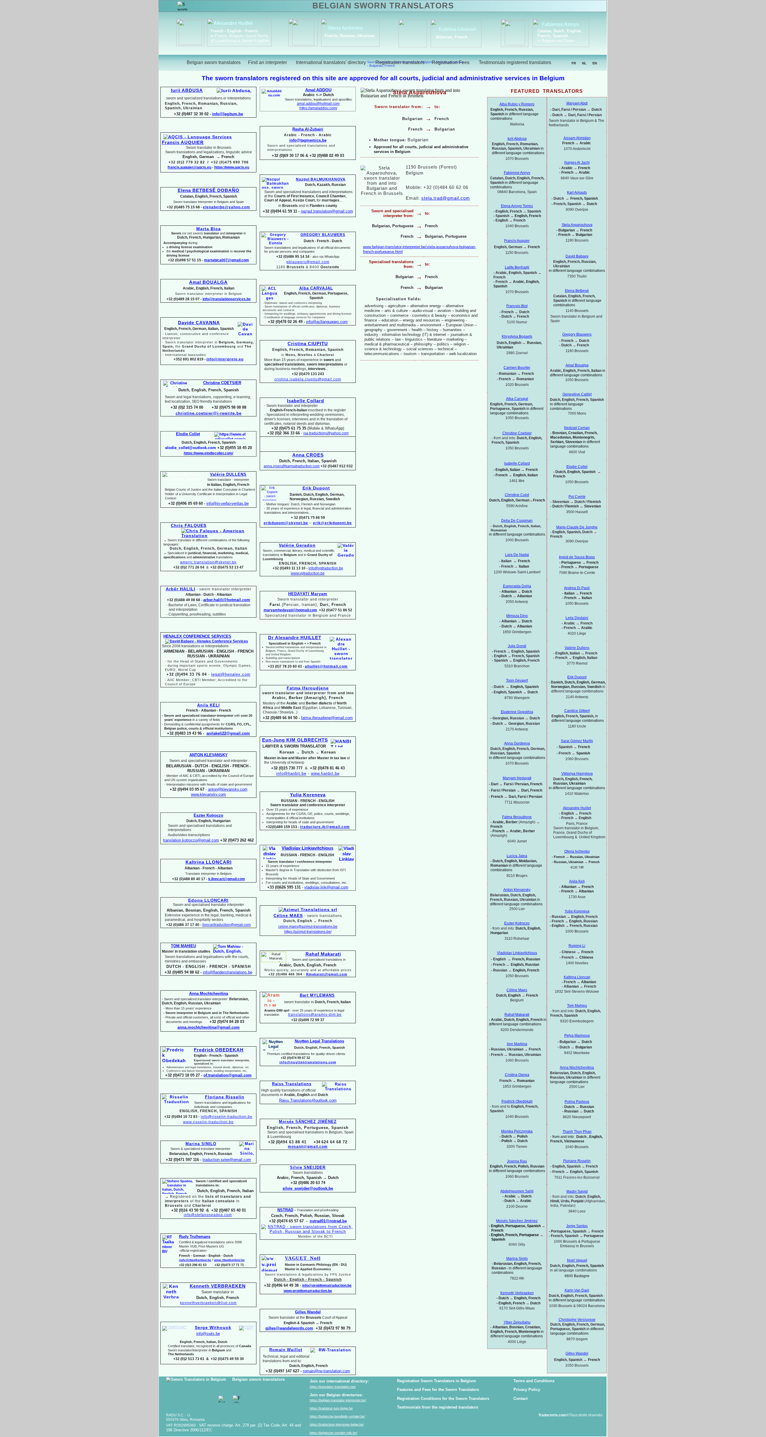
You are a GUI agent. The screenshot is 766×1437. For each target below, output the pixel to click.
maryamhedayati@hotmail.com (290, 610)
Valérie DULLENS (228, 474)
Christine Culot (517, 495)
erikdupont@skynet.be (286, 523)
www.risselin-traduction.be (208, 1122)
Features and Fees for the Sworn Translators (438, 1389)
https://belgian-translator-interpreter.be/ (338, 1400)
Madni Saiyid (577, 1191)
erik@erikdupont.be (332, 523)
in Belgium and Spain (555, 40)
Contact (520, 1398)
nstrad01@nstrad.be (328, 1221)
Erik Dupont (576, 677)
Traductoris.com (552, 1415)
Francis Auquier (517, 241)
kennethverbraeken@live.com (208, 1303)
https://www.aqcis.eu (231, 167)
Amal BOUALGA (208, 282)
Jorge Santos (577, 1226)
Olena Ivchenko (345, 28)
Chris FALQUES (188, 525)
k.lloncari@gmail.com (226, 879)
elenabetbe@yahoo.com (226, 207)
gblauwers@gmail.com (307, 262)
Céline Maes (517, 990)
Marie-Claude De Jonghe (577, 527)
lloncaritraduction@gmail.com (226, 925)
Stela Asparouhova (577, 225)
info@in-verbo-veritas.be (227, 503)
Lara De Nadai (517, 555)
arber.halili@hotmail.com (226, 600)
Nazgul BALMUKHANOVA (321, 179)
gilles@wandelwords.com (289, 1328)
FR (574, 63)
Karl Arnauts (577, 192)
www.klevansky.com (208, 794)
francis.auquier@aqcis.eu (189, 167)
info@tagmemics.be (307, 140)
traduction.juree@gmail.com (227, 1159)
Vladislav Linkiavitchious (307, 848)
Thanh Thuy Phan (577, 1132)
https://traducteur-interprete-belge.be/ (337, 1424)
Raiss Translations (291, 1084)
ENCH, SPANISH (221, 1111)
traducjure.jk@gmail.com (325, 827)
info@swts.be (208, 1333)
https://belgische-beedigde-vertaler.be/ (337, 1416)
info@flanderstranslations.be (227, 972)
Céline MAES (288, 915)
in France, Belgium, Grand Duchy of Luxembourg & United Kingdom (240, 38)
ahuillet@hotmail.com (326, 666)
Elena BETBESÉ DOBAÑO (208, 190)
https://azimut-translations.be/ (308, 932)
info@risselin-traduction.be (227, 1117)
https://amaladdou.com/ (318, 108)
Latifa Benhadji (517, 267)
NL (584, 63)
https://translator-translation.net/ (333, 1387)
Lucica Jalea (517, 856)
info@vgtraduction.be (325, 568)
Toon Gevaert (517, 680)
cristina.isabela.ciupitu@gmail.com (307, 379)
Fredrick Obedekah (517, 1101)
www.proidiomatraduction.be (308, 1291)
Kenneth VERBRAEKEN (218, 1286)
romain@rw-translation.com (326, 1371)
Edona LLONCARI (208, 900)
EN (594, 63)
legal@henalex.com (230, 674)
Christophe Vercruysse (577, 1320)
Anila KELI (208, 705)
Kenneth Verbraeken (517, 1293)
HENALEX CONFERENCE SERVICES (197, 636)
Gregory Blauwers (577, 334)
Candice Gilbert (577, 711)
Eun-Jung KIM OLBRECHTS (295, 740)
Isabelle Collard (305, 400)
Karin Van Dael (577, 1290)
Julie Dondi (517, 646)
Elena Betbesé (577, 291)
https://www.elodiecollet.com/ (208, 453)
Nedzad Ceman (577, 428)
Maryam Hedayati (517, 778)
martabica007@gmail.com (226, 260)
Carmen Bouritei (517, 368)
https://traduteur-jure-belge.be (331, 1408)
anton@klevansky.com (227, 789)
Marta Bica (208, 228)
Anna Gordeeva (517, 743)
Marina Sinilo (517, 1258)
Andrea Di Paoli (577, 588)
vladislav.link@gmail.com (326, 887)
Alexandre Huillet (233, 23)
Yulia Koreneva (577, 911)
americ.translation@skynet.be (208, 562)
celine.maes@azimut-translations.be (308, 926)
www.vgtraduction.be (308, 573)
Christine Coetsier (517, 433)
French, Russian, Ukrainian (350, 36)
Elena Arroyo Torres (517, 206)
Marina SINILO (201, 1144)
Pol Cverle (577, 497)
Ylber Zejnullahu (517, 1322)
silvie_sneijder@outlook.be (307, 1188)
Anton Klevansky (517, 890)
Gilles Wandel (577, 1353)
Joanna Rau (517, 1161)
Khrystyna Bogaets (517, 336)
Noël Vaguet (577, 1260)
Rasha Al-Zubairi (307, 129)
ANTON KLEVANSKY (208, 755)
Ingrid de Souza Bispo (577, 557)
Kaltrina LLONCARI (209, 862)
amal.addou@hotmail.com (318, 103)
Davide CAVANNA (199, 322)
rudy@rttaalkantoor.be (195, 1260)
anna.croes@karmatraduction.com (292, 466)
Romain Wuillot (285, 1349)
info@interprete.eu (225, 359)
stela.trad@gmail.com (445, 198)
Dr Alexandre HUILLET (294, 637)
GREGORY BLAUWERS (322, 235)
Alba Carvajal (517, 399)
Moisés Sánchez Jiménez (517, 1221)
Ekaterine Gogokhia (517, 712)
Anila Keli (577, 881)
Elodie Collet (576, 467)
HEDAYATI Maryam (307, 594)
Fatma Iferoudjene (308, 688)
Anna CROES (308, 455)
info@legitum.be (227, 114)
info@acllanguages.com (327, 321)
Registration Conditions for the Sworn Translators (443, 1398)
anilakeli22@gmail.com (228, 733)
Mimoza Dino (517, 616)
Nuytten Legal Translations (319, 1041)
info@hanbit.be (291, 773)
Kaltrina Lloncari (577, 977)
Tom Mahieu (577, 1006)
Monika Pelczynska (517, 1131)
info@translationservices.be (227, 299)
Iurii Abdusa (517, 139)
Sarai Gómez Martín (577, 741)
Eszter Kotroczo (517, 923)
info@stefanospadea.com (208, 1215)
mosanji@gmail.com (308, 1147)
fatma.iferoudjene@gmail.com (327, 718)
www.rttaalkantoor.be (229, 1260)
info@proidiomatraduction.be (327, 1285)
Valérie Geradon (297, 545)
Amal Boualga (577, 365)
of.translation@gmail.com (227, 1075)
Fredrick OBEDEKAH (219, 1050)
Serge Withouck (213, 1327)
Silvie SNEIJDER (308, 1167)
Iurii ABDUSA (187, 90)
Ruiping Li (577, 946)
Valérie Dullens (577, 648)
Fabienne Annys (560, 24)
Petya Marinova (577, 1035)
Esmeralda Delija (517, 586)
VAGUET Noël (302, 1258)
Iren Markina (517, 1044)
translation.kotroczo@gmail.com (191, 840)
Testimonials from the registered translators (437, 1407)
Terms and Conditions (533, 1381)
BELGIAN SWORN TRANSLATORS (383, 5)
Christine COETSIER (222, 383)
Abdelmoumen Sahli (517, 1191)
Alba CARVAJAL (316, 288)
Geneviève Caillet (577, 394)
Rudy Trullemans (194, 1236)
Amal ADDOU (318, 89)
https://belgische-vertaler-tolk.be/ (333, 1433)
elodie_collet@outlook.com (190, 447)
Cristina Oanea (517, 1075)
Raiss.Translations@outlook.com (308, 1100)
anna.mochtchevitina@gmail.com (208, 1027)
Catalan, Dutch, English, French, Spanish (559, 33)
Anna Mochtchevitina (577, 1067)
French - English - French (234, 31)
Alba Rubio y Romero (516, 104)
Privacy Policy (526, 1389)
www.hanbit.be (325, 773)
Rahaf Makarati (323, 954)
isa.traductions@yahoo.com (326, 433)
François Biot (517, 306)
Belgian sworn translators (258, 1379)
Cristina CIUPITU (308, 343)
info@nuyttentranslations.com (307, 1062)
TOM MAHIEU (183, 946)
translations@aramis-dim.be (315, 1014)
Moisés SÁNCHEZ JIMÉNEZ (308, 1121)
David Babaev (577, 256)
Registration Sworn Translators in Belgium (436, 1381)
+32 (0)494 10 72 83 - (182, 1117)
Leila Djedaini (577, 618)
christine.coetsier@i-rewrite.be (208, 413)
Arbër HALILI (180, 588)
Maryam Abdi (577, 103)
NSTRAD (285, 1210)
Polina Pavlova (577, 1102)
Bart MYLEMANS (317, 995)
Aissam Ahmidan (577, 138)
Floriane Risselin (577, 1161)
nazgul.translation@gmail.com (327, 211)
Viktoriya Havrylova (577, 773)
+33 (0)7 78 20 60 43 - (286, 666)
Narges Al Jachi (577, 162)
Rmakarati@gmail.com (326, 974)
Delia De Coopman (517, 521)
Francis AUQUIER (183, 142)
